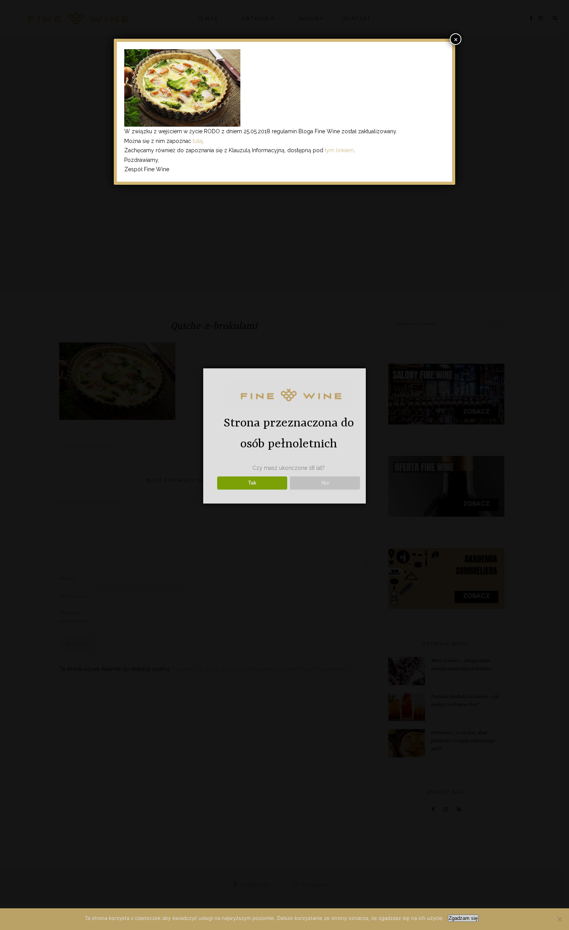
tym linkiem (339, 150)
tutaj (198, 141)
